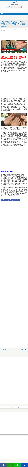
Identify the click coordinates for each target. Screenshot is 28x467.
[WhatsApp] (10, 465)
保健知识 (5, 29)
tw (9, 7)
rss (19, 7)
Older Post (23, 349)
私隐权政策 (14, 462)
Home (2, 29)
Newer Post (4, 349)
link (16, 7)
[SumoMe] (24, 465)
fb (7, 7)
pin (14, 7)
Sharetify (14, 2)
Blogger (18, 407)
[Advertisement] (13, 35)
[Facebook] (3, 465)
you (21, 7)
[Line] (17, 465)
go (11, 7)
